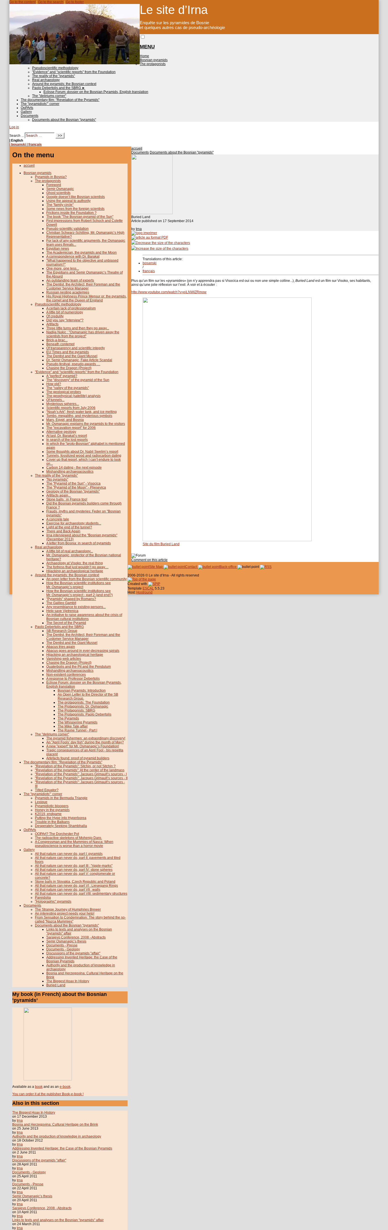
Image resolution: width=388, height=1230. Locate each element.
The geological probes (63, 392)
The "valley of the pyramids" (67, 388)
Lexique (41, 802)
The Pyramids (68, 718)
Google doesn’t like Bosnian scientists (75, 197)
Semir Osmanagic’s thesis (66, 941)
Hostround (144, 592)
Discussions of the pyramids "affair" (73, 953)
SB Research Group (61, 631)
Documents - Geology (63, 949)
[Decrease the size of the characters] (160, 243)
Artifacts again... (58, 495)
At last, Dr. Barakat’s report (66, 436)
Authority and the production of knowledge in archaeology (56, 1136)
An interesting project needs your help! (64, 913)
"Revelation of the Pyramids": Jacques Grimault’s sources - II (81, 778)
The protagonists (153, 64)
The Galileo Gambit (61, 603)
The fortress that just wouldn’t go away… (77, 567)
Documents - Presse (62, 945)
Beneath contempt (60, 344)
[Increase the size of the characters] (159, 249)
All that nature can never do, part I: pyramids (69, 854)
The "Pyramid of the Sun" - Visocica (73, 483)
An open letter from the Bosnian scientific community (86, 579)
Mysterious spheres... (62, 404)
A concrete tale (57, 519)
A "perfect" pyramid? (61, 376)
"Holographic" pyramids (53, 902)
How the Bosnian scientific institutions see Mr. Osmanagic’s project (78, 585)
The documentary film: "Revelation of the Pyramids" (60, 100)
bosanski (150, 263)
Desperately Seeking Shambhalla (61, 826)
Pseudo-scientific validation (67, 229)
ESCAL (148, 588)
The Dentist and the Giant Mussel (71, 356)
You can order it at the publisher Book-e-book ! (48, 1094)
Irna (139, 229)
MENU (147, 46)
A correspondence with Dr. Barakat (72, 257)
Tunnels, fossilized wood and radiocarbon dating (83, 456)
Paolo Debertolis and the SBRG (58, 88)
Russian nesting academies (67, 292)
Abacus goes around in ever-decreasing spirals (82, 651)
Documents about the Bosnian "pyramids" (64, 120)
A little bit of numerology (64, 312)
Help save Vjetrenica (62, 611)
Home (144, 56)
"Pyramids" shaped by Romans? (71, 599)
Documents (29, 116)
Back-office (228, 567)
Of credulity (55, 316)
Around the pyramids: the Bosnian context (64, 84)
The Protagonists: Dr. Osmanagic (83, 706)
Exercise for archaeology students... (73, 523)
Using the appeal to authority (68, 201)
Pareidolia (43, 898)
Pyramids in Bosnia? (51, 177)
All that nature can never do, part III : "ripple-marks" (73, 866)
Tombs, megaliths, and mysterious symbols (79, 416)
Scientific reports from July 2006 (70, 408)
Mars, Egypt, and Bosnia (65, 420)
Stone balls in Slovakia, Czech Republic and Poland (75, 882)
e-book (65, 1087)
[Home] (74, 63)
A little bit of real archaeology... (69, 551)
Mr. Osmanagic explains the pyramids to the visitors (85, 424)
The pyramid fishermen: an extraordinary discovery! (85, 738)
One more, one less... (62, 268)
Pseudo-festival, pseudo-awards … (73, 364)
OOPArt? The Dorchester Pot (57, 834)
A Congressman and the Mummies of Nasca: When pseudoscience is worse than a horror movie (74, 844)
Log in (14, 127)
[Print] (144, 233)
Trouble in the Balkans (52, 822)
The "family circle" (60, 205)
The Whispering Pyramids (77, 722)
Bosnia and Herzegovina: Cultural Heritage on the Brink (55, 1124)
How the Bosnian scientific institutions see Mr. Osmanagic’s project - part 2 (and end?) (79, 593)
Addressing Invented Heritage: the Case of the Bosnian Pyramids (62, 1148)
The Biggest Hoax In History (67, 981)
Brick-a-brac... (57, 340)
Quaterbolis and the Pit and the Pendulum (78, 667)
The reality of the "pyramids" (53, 76)
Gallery (26, 112)
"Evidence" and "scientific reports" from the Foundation (74, 72)
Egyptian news (57, 249)
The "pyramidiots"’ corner (40, 104)
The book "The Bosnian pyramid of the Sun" (79, 217)
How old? (53, 384)
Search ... (16, 136)
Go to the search (50, 2)
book (39, 1087)
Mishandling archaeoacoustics (69, 472)
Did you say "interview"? (65, 320)
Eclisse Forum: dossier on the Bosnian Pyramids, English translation (95, 92)
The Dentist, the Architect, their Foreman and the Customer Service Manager (83, 286)
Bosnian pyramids (154, 60)
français (149, 271)
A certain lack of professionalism (71, 308)
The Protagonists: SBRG (76, 710)
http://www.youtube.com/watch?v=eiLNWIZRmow (168, 292)
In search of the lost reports (67, 440)
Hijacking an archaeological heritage (74, 571)
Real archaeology (46, 80)
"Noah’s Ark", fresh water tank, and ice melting (81, 412)
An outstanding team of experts (70, 280)
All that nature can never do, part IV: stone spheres (73, 870)
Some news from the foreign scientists (75, 209)
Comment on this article (149, 560)
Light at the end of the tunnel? (69, 527)
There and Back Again (63, 531)
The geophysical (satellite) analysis (73, 396)
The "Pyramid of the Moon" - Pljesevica (76, 487)
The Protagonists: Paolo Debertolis (84, 714)
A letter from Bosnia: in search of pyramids (78, 543)
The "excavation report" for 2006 (71, 428)
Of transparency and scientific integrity (75, 348)
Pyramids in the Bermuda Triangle (61, 798)
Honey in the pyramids (52, 810)
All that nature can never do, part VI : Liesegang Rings (76, 886)
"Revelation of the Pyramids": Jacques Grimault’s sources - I (81, 774)
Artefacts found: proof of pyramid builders (77, 758)
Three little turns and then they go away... (77, 328)
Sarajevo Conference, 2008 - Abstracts (76, 937)
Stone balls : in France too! (66, 499)
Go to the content (22, 2)
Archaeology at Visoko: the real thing (74, 563)
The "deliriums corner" (49, 96)
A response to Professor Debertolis (73, 679)
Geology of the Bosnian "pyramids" (73, 491)
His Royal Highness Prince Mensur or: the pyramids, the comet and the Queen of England (86, 298)
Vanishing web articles (63, 659)
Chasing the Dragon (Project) (68, 368)
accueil (136, 148)
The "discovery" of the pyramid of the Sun (77, 380)
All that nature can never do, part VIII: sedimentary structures (81, 894)
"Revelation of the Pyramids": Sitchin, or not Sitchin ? (75, 766)
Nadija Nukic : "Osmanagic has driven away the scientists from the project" (82, 334)
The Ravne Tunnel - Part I (77, 730)
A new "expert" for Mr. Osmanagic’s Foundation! (82, 746)
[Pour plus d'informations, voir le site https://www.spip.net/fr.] (154, 584)
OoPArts (27, 108)
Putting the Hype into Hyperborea (60, 818)
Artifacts (52, 324)
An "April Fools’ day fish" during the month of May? (85, 742)
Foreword (53, 185)
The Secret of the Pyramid (66, 623)
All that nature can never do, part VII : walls (67, 890)
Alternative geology (61, 432)
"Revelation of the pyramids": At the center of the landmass (79, 770)
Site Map (156, 567)
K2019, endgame (48, 814)
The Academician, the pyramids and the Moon (81, 253)
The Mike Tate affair (73, 726)
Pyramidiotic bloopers (51, 806)
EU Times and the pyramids (67, 352)
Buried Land (55, 985)
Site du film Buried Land (161, 544)
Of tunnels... (55, 400)
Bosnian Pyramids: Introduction (82, 690)
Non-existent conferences (66, 675)
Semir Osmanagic (60, 189)
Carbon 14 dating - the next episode (74, 468)
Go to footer (75, 2)
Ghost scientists (58, 193)
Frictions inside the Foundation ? (71, 213)
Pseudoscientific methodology (55, 68)
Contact (191, 567)
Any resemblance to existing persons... (76, 607)
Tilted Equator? (47, 790)
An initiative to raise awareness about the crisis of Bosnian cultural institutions (84, 617)
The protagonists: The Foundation (84, 702)
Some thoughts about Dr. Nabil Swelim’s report (82, 452)
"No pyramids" (57, 479)
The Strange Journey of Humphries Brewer (68, 909)
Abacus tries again (60, 647)
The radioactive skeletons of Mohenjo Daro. (68, 838)
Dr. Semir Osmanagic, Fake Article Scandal (79, 360)
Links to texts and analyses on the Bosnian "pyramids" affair (58, 1220)
